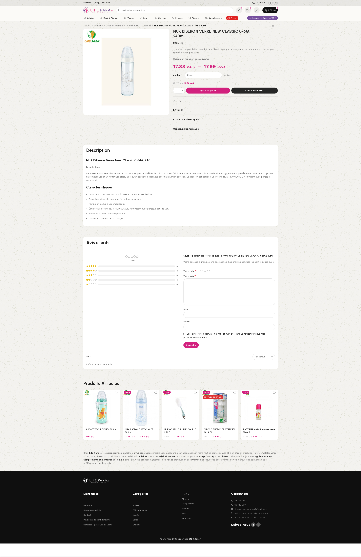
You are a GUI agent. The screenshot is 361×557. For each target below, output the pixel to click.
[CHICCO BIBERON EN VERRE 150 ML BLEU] (220, 408)
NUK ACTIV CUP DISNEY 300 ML (102, 429)
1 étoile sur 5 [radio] (200, 271)
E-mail (186, 321)
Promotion (187, 518)
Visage (136, 515)
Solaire (136, 505)
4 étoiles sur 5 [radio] (207, 271)
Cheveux (136, 525)
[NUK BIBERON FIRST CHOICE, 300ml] (141, 408)
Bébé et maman (114, 25)
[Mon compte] (256, 10)
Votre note (189, 271)
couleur (177, 75)
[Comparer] (174, 101)
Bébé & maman (140, 510)
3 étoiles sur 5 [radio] (205, 271)
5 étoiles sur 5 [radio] (210, 271)
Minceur (185, 499)
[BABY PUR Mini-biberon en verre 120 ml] (259, 408)
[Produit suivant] (276, 26)
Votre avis (189, 276)
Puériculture (132, 25)
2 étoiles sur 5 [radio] (203, 271)
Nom (185, 309)
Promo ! (234, 18)
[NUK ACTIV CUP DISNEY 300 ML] (101, 408)
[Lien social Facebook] (270, 3)
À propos (87, 505)
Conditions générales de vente (97, 525)
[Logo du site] (98, 10)
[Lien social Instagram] (275, 3)
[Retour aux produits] (272, 26)
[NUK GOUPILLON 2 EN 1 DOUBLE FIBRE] (180, 408)
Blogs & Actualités (92, 510)
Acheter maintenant (254, 90)
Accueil (87, 25)
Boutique (98, 25)
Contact (87, 515)
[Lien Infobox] (258, 3)
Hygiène (185, 494)
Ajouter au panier (208, 90)
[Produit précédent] (269, 26)
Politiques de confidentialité (96, 520)
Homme (186, 508)
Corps (135, 520)
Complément (188, 504)
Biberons (146, 25)
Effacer (228, 75)
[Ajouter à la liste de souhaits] (180, 101)
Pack (184, 513)
